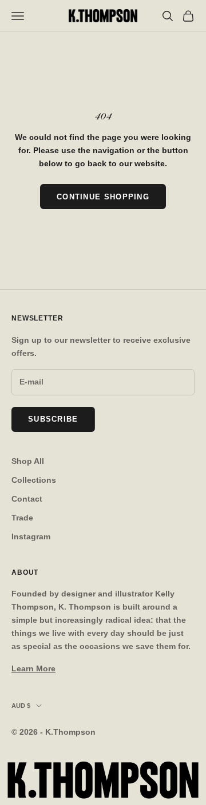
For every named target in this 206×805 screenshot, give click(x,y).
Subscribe (53, 419)
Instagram (30, 536)
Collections (33, 479)
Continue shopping (103, 197)
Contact (26, 498)
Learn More (33, 668)
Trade (22, 517)
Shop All (27, 461)
